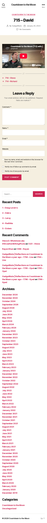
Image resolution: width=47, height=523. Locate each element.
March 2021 (7, 443)
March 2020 (8, 483)
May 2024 (7, 318)
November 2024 (10, 298)
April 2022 (7, 400)
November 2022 (9, 377)
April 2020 (7, 480)
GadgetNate (17, 26)
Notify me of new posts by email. (17, 171)
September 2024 (10, 304)
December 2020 (10, 453)
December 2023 (10, 334)
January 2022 (8, 410)
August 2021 (8, 427)
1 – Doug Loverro (10, 208)
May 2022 (7, 397)
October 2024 (8, 301)
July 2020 (7, 470)
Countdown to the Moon (23, 5)
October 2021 (8, 420)
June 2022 (7, 394)
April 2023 (7, 361)
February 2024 (9, 328)
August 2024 (8, 308)
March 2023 (8, 364)
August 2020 (8, 466)
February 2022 (9, 407)
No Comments (24, 29)
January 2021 (8, 450)
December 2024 (10, 294)
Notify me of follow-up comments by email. (20, 167)
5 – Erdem (7, 228)
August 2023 (8, 347)
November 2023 (10, 337)
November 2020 (10, 456)
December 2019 (9, 493)
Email (5, 139)
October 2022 (8, 380)
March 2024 (8, 324)
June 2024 (7, 314)
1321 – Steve (34, 244)
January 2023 (9, 370)
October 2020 (9, 460)
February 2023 (9, 367)
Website (5, 149)
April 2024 (7, 321)
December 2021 (9, 413)
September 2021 (10, 423)
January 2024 (9, 331)
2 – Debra (6, 213)
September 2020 (10, 463)
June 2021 (7, 433)
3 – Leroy (6, 218)
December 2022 (9, 374)
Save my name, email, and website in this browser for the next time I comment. (23, 161)
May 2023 (7, 357)
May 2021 (6, 437)
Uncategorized (9, 508)
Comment (6, 107)
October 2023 (8, 341)
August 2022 (8, 387)
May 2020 (7, 476)
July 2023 (7, 351)
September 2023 (10, 344)
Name (5, 128)
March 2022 (8, 404)
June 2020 (7, 473)
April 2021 (7, 440)
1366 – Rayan (23, 249)
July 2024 (7, 311)
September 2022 (10, 384)
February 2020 (9, 486)
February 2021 (9, 446)
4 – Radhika (7, 223)
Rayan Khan (7, 249)
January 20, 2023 (33, 26)
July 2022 (7, 390)
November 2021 (9, 417)
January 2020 (9, 489)
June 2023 (7, 354)
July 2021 (6, 430)
